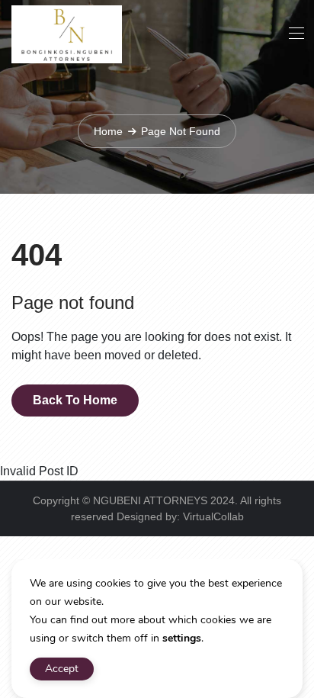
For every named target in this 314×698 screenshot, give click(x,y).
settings (181, 638)
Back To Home (75, 400)
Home (108, 131)
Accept (61, 668)
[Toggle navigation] (295, 33)
